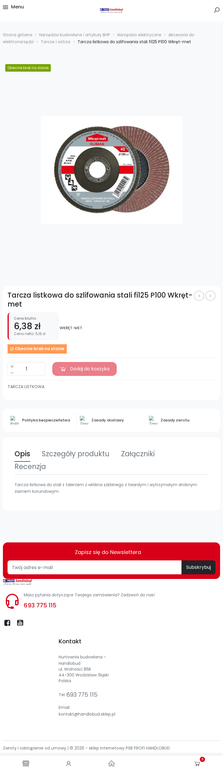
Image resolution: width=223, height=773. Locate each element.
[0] (197, 765)
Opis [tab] (22, 454)
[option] (111, 170)
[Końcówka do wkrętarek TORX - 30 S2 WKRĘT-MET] (210, 296)
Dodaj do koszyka (89, 368)
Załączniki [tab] (138, 454)
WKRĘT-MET (71, 328)
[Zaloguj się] (68, 764)
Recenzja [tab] (30, 466)
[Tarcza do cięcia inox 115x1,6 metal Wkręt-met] (199, 296)
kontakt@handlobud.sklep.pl (87, 714)
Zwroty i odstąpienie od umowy (35, 748)
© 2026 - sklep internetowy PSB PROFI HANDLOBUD (120, 748)
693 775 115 (40, 605)
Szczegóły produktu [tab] (75, 454)
